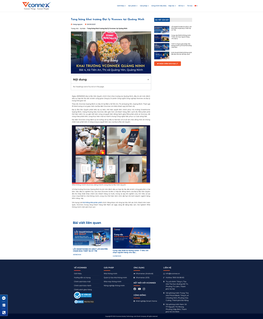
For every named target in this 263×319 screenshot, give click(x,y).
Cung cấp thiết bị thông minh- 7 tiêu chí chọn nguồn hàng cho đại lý (181, 36)
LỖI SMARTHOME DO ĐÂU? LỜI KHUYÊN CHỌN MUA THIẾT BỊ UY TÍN (181, 28)
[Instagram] (144, 289)
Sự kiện (82, 28)
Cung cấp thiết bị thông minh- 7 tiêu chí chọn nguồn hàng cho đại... (130, 251)
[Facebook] (135, 289)
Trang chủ (74, 28)
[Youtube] (139, 289)
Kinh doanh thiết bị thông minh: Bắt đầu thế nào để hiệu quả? (181, 53)
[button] (148, 79)
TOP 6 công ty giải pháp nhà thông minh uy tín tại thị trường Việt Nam (181, 45)
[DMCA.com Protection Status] (84, 303)
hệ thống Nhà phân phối (92, 202)
